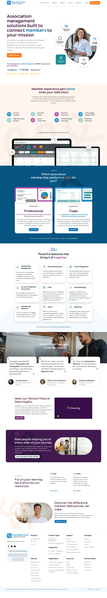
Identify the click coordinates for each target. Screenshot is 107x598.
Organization (53, 559)
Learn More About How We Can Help (27, 456)
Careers (86, 544)
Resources (70, 559)
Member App (35, 573)
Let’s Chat (74, 238)
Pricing (33, 544)
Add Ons (34, 559)
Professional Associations (56, 562)
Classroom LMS (35, 570)
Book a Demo (14, 55)
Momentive (87, 562)
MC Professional (35, 539)
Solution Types (54, 535)
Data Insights (34, 575)
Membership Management (53, 539)
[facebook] (8, 546)
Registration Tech (36, 562)
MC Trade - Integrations (56, 551)
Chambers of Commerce (56, 567)
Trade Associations (54, 565)
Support (69, 535)
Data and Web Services (73, 552)
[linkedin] (11, 546)
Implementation (71, 541)
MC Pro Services (71, 547)
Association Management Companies (56, 571)
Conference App (35, 578)
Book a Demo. (64, 132)
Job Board (34, 567)
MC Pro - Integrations (55, 554)
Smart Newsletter (36, 581)
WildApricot (87, 565)
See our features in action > (62, 327)
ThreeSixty (87, 567)
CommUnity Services (72, 550)
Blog (67, 562)
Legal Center (63, 589)
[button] (73, 408)
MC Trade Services (72, 544)
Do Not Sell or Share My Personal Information (45, 589)
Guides (68, 565)
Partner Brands (90, 559)
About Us (87, 539)
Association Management (56, 543)
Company (88, 535)
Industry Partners (89, 547)
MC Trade (34, 541)
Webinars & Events (72, 570)
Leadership (87, 541)
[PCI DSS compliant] (94, 589)
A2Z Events (87, 570)
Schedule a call (60, 521)
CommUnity (34, 565)
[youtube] (14, 546)
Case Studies (70, 567)
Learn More (33, 229)
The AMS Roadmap (72, 573)
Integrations (53, 547)
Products (34, 535)
